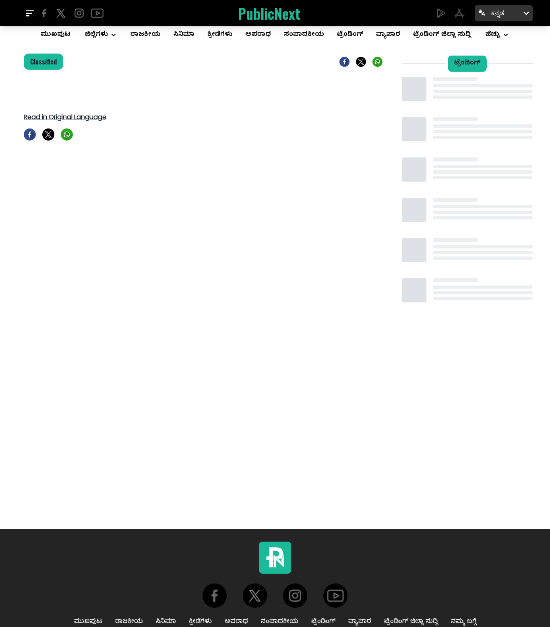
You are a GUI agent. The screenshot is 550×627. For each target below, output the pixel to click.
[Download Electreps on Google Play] (441, 13)
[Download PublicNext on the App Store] (459, 13)
